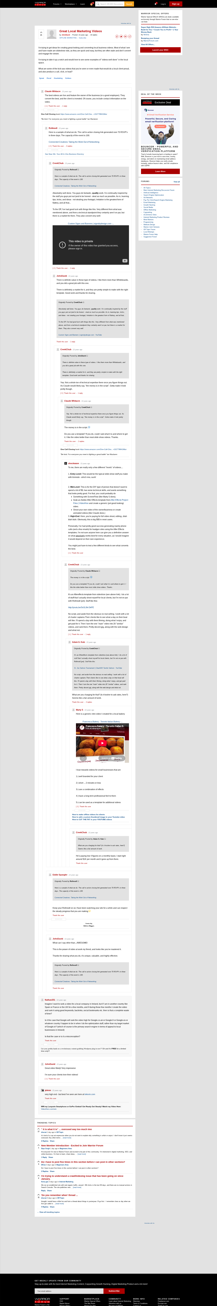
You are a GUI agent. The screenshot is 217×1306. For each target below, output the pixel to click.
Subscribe (82, 38)
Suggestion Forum (150, 237)
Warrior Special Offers (92, 1301)
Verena (146, 35)
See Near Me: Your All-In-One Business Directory (64, 154)
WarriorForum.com (150, 41)
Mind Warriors (149, 220)
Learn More (160, 171)
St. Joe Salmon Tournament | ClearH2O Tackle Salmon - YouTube (98, 668)
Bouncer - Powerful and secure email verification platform (159, 149)
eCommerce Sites (150, 215)
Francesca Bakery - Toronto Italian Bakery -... (102, 722)
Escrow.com (162, 1303)
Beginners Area (66, 1148)
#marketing (58, 78)
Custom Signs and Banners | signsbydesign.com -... (91, 224)
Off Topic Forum (149, 229)
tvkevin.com (90, 1094)
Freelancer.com (163, 1301)
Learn (83, 4)
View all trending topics (48, 1212)
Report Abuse (64, 1303)
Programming (148, 222)
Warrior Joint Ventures (152, 227)
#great (41, 78)
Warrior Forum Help (151, 234)
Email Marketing (149, 202)
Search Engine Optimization (154, 195)
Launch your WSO (160, 50)
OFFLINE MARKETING (68, 38)
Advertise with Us (126, 23)
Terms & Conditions (140, 1303)
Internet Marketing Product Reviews (157, 217)
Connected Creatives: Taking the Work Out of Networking (74, 142)
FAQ (61, 1301)
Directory (136, 1301)
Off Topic (59, 1132)
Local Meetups (149, 232)
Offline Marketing (150, 210)
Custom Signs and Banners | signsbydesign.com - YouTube (80, 335)
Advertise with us (115, 1303)
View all (177, 182)
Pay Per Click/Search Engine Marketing (158, 200)
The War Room (89, 1303)
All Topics (147, 188)
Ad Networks (148, 197)
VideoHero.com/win (49, 1109)
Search (129, 4)
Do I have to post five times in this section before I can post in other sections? (83, 1162)
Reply (44, 1157)
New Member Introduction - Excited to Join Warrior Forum (72, 1145)
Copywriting (148, 212)
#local (49, 78)
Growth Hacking (149, 205)
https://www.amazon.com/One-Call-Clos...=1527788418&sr (83, 114)
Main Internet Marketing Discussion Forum (159, 190)
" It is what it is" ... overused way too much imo (66, 1129)
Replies (44, 1141)
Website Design (149, 225)
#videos (68, 78)
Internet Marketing (66, 1182)
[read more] (67, 1138)
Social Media (148, 207)
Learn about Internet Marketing (120, 1301)
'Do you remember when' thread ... (59, 1195)
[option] (160, 136)
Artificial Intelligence (151, 193)
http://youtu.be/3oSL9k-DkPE (81, 607)
